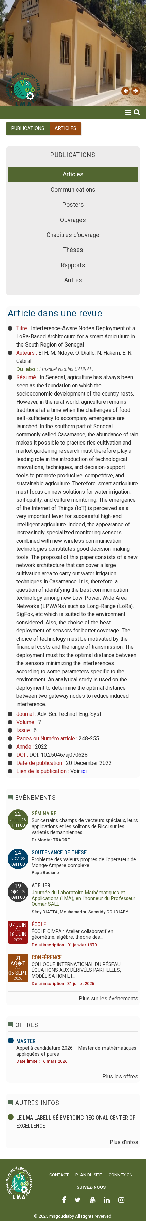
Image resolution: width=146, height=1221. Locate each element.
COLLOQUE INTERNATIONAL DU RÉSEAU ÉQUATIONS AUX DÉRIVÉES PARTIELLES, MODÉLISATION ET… (76, 970)
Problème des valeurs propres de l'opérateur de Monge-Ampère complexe (84, 862)
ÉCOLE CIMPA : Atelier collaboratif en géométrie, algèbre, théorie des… (72, 934)
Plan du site (88, 1174)
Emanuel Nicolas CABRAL (65, 369)
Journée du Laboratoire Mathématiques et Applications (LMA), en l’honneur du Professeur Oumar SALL (83, 898)
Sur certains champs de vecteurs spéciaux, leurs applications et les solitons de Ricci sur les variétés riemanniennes (85, 826)
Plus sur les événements (108, 998)
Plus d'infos (124, 1142)
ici (83, 771)
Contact (59, 1174)
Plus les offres (120, 1076)
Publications (27, 128)
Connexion (121, 1174)
